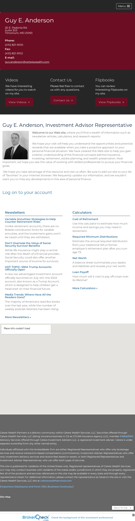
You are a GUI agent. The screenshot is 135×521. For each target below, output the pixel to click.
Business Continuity (60, 486)
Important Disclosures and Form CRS (23, 486)
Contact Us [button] (62, 100)
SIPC (131, 436)
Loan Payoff (80, 272)
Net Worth (79, 258)
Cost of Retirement (85, 219)
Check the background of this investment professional (82, 517)
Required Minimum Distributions (95, 236)
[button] (124, 6)
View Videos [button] (18, 102)
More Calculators (85, 288)
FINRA (123, 436)
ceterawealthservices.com (56, 480)
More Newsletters (18, 317)
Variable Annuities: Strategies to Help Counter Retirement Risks (30, 220)
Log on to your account (27, 192)
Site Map (5, 496)
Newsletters (15, 212)
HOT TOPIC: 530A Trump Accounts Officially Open (28, 268)
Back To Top (121, 508)
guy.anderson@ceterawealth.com (27, 61)
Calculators (82, 212)
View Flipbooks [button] (110, 102)
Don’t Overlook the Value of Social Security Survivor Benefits (28, 244)
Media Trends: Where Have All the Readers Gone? (28, 296)
